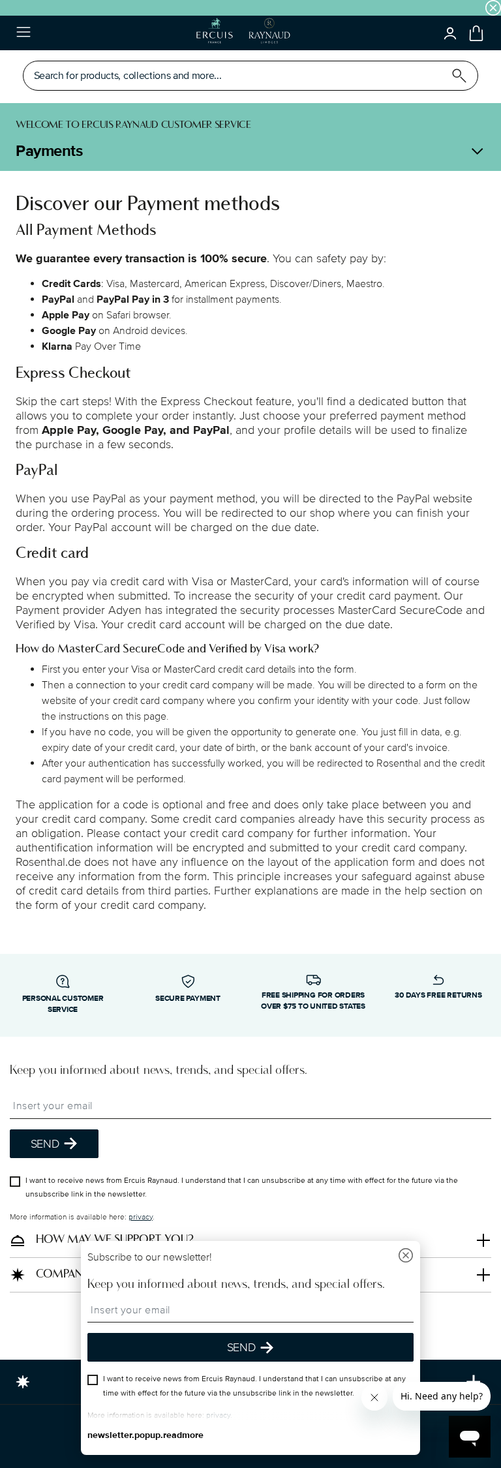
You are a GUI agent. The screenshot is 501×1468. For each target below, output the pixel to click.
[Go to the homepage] (243, 33)
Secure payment (187, 998)
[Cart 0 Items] (476, 33)
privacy (141, 1217)
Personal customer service (63, 1004)
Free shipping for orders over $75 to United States (313, 1000)
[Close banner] (493, 8)
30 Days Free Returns (438, 995)
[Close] (406, 1256)
